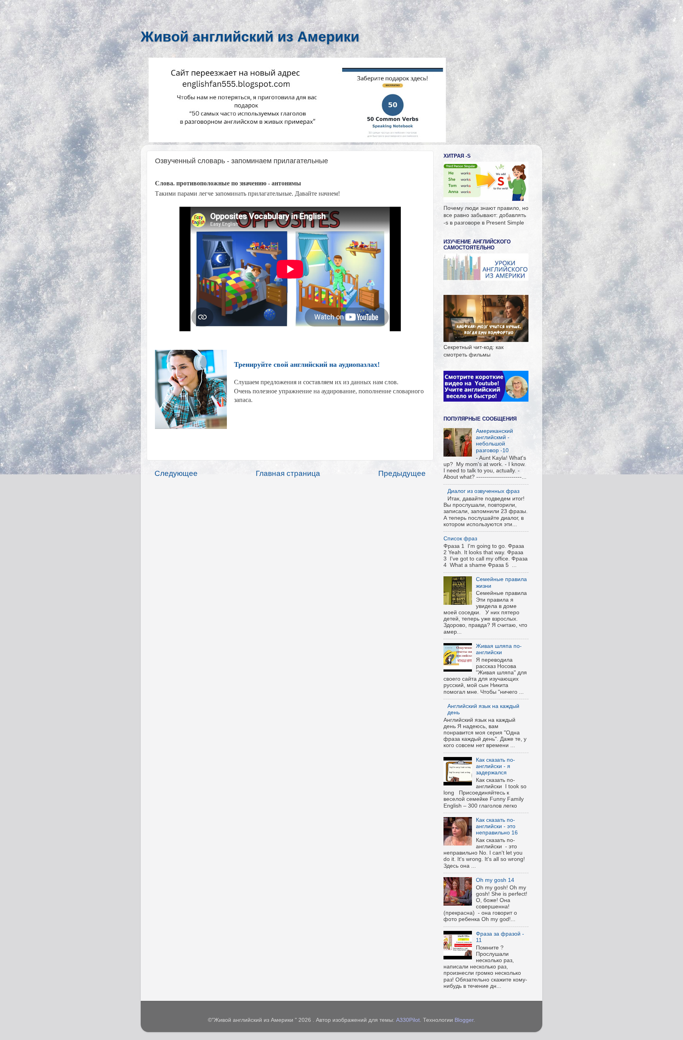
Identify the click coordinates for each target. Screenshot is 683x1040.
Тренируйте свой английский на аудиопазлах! (307, 364)
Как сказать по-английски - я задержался (495, 766)
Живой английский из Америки (250, 36)
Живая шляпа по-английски (499, 649)
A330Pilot (408, 1020)
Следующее (176, 473)
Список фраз (460, 539)
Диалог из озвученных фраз (483, 491)
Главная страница (288, 473)
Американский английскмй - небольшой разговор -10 (494, 440)
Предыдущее (402, 473)
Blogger (464, 1020)
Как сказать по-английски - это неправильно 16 (497, 826)
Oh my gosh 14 (495, 880)
